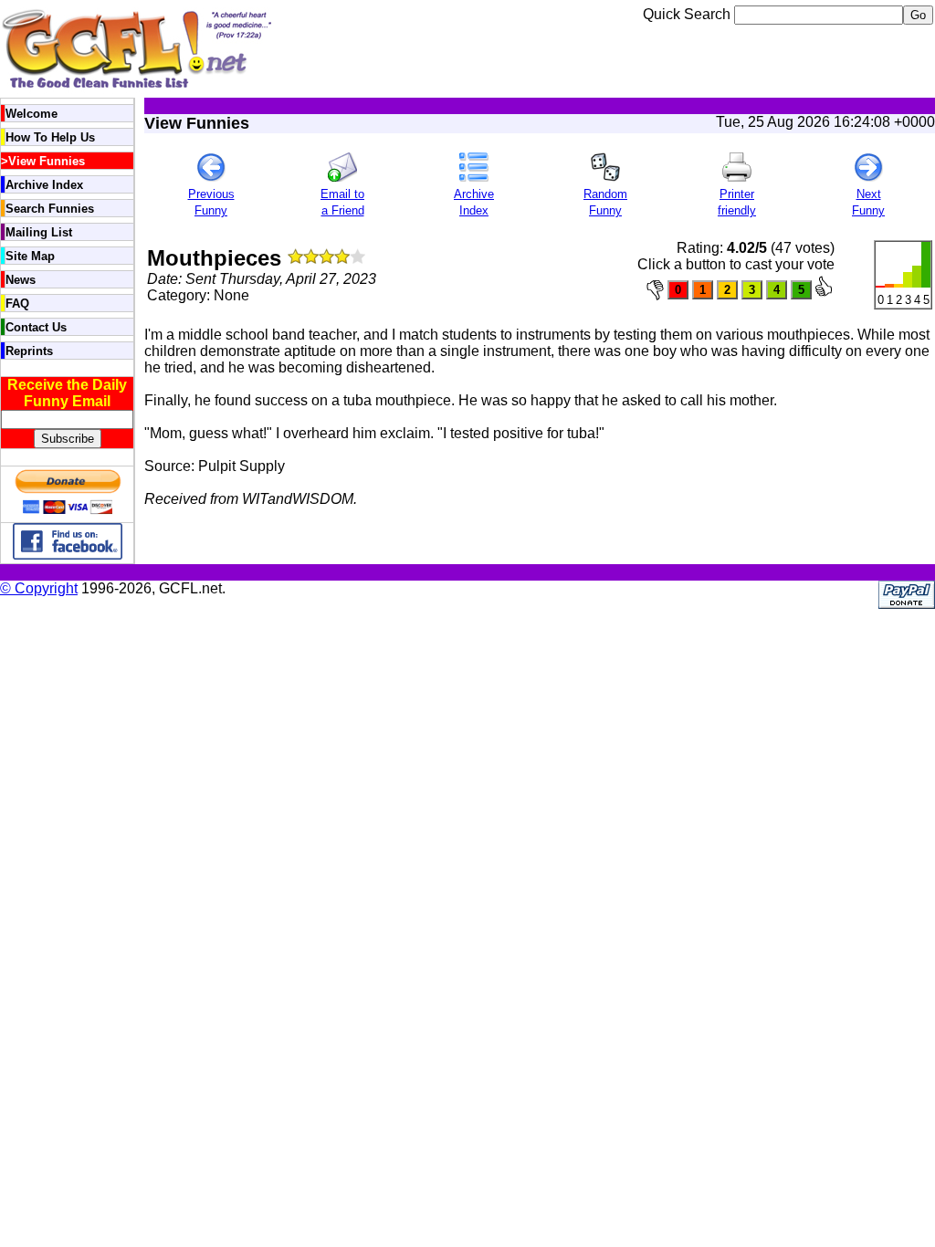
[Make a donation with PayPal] (67, 513)
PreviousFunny (211, 202)
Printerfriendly (737, 202)
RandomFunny (605, 202)
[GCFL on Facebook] (67, 554)
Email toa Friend (342, 202)
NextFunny (868, 202)
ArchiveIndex (474, 202)
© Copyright (39, 588)
